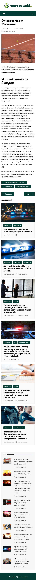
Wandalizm (17, 225)
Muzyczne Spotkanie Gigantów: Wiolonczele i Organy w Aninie (22, 515)
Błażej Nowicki (7, 29)
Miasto (13, 31)
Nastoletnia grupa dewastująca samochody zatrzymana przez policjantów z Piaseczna (15, 435)
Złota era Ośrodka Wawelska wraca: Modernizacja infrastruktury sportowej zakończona (16, 393)
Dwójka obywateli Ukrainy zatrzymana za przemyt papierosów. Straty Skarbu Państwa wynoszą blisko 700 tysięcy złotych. (17, 351)
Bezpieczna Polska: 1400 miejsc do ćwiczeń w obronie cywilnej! (22, 503)
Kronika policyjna (24, 342)
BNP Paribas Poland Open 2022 (15, 182)
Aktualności (7, 31)
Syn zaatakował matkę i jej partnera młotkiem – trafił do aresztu (17, 268)
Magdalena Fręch (23, 187)
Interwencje (17, 262)
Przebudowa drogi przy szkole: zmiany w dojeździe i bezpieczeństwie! (23, 462)
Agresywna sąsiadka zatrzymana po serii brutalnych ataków (21, 549)
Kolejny (28, 194)
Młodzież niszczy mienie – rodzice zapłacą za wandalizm (17, 230)
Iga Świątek (8, 187)
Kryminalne (27, 262)
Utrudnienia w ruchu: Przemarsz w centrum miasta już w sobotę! (21, 561)
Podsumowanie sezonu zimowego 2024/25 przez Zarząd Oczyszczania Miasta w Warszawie (17, 308)
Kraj (15, 342)
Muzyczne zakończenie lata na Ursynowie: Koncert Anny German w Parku (23, 537)
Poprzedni (8, 194)
